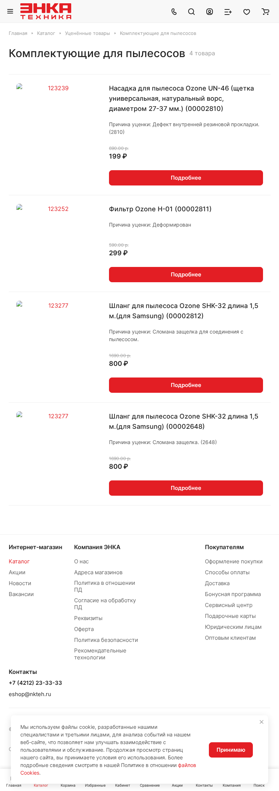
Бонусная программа (233, 594)
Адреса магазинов (98, 572)
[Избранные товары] (246, 11)
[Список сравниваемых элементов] (228, 11)
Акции (17, 572)
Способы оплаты (227, 572)
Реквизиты (88, 618)
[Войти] (209, 11)
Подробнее (186, 177)
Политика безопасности (106, 639)
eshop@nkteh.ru (30, 694)
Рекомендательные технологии (100, 654)
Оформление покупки (234, 561)
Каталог (19, 561)
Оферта (84, 629)
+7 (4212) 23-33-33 (35, 683)
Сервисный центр (228, 605)
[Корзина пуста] (265, 11)
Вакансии (21, 594)
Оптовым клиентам (230, 637)
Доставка (217, 583)
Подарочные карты (230, 615)
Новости (20, 583)
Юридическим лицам (233, 626)
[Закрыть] (261, 721)
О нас (81, 561)
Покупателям (224, 547)
